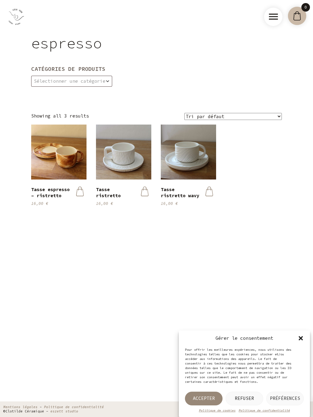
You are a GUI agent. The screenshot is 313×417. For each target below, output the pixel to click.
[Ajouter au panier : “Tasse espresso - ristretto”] (80, 191)
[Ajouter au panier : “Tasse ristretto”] (144, 191)
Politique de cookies (217, 410)
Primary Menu (273, 17)
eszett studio (64, 411)
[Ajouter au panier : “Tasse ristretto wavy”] (209, 191)
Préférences (285, 398)
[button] (301, 338)
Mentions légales (20, 407)
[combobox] (71, 81)
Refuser (244, 398)
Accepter (204, 398)
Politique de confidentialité (264, 410)
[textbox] (71, 81)
